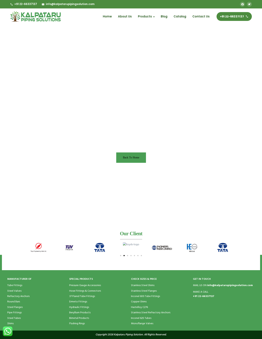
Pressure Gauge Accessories (85, 285)
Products (146, 16)
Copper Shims (139, 302)
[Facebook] (242, 4)
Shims (10, 323)
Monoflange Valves (142, 323)
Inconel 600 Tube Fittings (145, 296)
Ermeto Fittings (78, 302)
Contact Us (201, 16)
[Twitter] (249, 4)
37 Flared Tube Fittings (82, 296)
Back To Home (131, 157)
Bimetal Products (79, 318)
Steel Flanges (15, 307)
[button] (120, 255)
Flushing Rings (77, 323)
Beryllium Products (80, 312)
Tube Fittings (14, 285)
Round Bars (13, 302)
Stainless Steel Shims (142, 285)
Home (107, 16)
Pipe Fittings (14, 312)
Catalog (180, 16)
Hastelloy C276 (139, 307)
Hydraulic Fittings (79, 307)
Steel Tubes (14, 318)
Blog (164, 16)
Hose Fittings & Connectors (85, 291)
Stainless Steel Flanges (144, 291)
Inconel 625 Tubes (141, 318)
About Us (125, 16)
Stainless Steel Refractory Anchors (150, 312)
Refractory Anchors (18, 296)
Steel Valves (14, 291)
